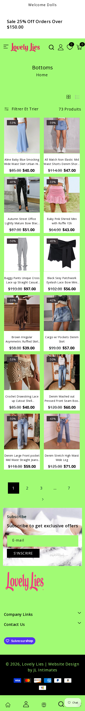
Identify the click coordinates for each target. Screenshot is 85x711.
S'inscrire (23, 553)
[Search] (61, 704)
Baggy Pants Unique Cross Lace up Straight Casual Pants (22, 280)
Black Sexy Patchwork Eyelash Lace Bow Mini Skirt (61, 280)
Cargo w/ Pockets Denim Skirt (61, 339)
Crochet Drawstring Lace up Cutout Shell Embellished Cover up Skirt (22, 399)
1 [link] (13, 488)
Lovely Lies (33, 664)
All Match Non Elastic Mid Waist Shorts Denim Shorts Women (62, 162)
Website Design (63, 664)
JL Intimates (45, 670)
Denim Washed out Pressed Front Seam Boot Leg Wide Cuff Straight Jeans (61, 399)
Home (42, 74)
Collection (43, 705)
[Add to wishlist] (36, 123)
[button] (51, 47)
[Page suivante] (42, 499)
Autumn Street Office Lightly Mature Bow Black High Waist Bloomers (22, 221)
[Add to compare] (36, 131)
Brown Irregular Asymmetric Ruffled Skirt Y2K (22, 339)
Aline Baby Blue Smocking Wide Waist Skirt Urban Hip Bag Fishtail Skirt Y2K (22, 162)
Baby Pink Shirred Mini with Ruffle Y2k (62, 221)
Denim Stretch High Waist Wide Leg (62, 458)
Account (25, 704)
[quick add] (36, 140)
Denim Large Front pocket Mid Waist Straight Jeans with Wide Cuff (22, 458)
